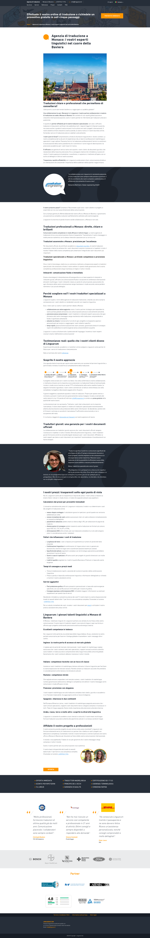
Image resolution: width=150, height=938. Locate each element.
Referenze (45, 5)
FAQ (66, 5)
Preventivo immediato (112, 16)
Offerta (51, 769)
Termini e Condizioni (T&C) (61, 915)
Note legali (93, 915)
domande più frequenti (67, 417)
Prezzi (53, 5)
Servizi (37, 5)
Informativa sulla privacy (79, 915)
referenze (65, 353)
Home (28, 24)
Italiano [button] (120, 2)
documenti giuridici (83, 246)
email (89, 605)
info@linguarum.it (78, 398)
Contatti (59, 5)
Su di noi (29, 5)
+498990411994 (49, 602)
